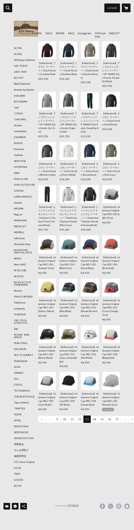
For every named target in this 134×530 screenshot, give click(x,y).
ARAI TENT (20, 72)
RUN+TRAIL (21, 343)
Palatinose (19, 302)
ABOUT (114, 33)
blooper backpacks (24, 89)
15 (102, 419)
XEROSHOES (21, 432)
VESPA (18, 414)
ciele (16, 107)
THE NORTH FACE (24, 396)
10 (64, 419)
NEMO (17, 258)
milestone (19, 238)
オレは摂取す (21, 450)
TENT (17, 474)
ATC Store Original (24, 462)
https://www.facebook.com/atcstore (102, 506)
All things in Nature (24, 60)
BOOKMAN (20, 101)
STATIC (18, 385)
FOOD (17, 468)
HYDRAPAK (20, 167)
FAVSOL (18, 143)
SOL (16, 379)
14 (94, 419)
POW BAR (19, 314)
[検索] (7, 7)
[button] (112, 7)
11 (72, 419)
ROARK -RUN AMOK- (21, 336)
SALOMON (20, 349)
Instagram (84, 33)
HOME (37, 33)
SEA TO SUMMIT (23, 355)
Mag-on (18, 214)
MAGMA (19, 208)
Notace (18, 290)
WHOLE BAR (21, 426)
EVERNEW (20, 137)
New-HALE (20, 264)
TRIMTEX (19, 408)
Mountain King (22, 244)
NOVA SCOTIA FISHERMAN (22, 283)
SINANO (19, 373)
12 (79, 419)
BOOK (17, 486)
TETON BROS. (22, 390)
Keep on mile (21, 179)
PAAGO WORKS (23, 296)
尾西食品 (19, 444)
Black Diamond (22, 84)
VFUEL (17, 420)
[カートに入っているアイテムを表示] (126, 7)
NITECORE (20, 270)
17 (117, 419)
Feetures (19, 149)
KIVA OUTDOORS (24, 185)
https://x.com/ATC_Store (110, 506)
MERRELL (19, 232)
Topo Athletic (21, 402)
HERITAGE (20, 161)
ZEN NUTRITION (23, 438)
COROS (18, 113)
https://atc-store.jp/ (127, 506)
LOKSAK (19, 190)
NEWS (60, 33)
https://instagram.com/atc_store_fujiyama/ (118, 506)
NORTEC (19, 276)
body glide (19, 95)
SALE (48, 33)
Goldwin (18, 155)
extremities (20, 131)
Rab (16, 329)
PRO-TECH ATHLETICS (20, 321)
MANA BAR (20, 220)
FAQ (71, 33)
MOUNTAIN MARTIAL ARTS (23, 251)
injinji (16, 173)
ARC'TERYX (20, 66)
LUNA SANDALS (23, 196)
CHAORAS (20, 119)
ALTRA (18, 48)
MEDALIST (20, 226)
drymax (18, 125)
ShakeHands (21, 361)
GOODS (18, 480)
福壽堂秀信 (20, 456)
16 (109, 419)
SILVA (17, 367)
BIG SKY (19, 78)
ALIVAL (18, 54)
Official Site (100, 34)
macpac (18, 202)
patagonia (19, 308)
